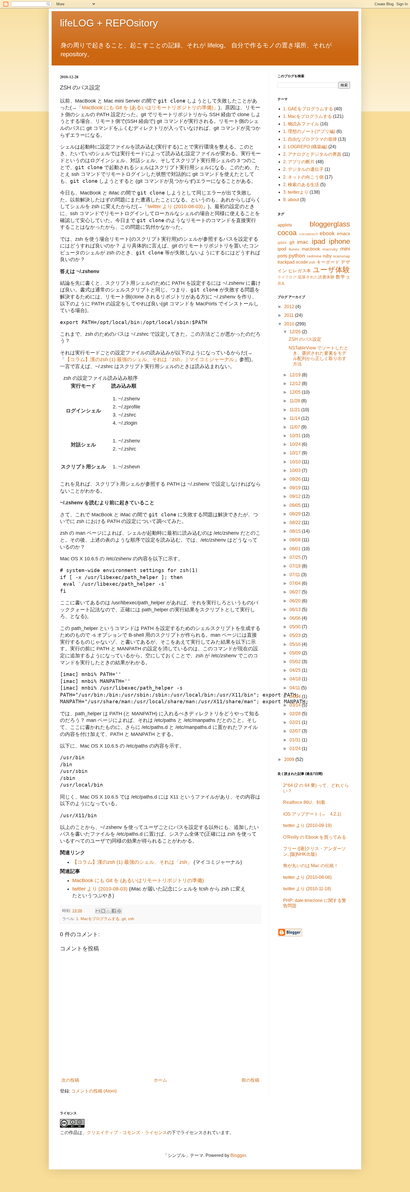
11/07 (295, 427)
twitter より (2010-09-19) (307, 825)
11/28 (295, 400)
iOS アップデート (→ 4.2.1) (312, 814)
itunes (294, 249)
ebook (327, 233)
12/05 (296, 392)
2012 (289, 306)
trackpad (286, 262)
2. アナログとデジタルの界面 (312, 154)
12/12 (296, 383)
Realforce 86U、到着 (304, 802)
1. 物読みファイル (301, 123)
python (297, 256)
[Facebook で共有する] (114, 911)
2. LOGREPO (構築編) (305, 146)
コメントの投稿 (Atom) (94, 1091)
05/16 (296, 644)
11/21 (295, 409)
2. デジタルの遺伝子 (303, 169)
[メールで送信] (98, 911)
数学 (340, 276)
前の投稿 (250, 1080)
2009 (289, 759)
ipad (318, 241)
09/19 (296, 487)
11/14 (295, 418)
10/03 (296, 470)
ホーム (160, 1080)
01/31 (296, 740)
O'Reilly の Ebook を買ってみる (314, 837)
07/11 (295, 574)
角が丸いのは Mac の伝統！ (310, 865)
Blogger (238, 1155)
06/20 (296, 601)
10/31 (296, 435)
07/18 (296, 566)
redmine (314, 256)
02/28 (296, 713)
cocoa (287, 233)
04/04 (296, 696)
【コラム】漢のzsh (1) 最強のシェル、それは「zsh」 (132, 862)
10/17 (296, 453)
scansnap (341, 256)
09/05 (296, 505)
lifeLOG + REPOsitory (109, 23)
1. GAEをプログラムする (308, 108)
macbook (311, 249)
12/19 (296, 375)
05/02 (296, 661)
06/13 (296, 609)
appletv (285, 225)
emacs (343, 233)
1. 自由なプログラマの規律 (310, 139)
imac (302, 242)
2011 (289, 315)
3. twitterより (295, 192)
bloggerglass (330, 224)
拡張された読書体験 (316, 277)
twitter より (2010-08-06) (307, 877)
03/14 (296, 705)
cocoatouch (308, 234)
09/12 (296, 496)
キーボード (328, 262)
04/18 (296, 679)
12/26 (296, 331)
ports (282, 256)
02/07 (296, 731)
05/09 (296, 653)
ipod (282, 249)
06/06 (296, 618)
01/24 (296, 748)
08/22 (296, 522)
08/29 (296, 514)
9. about (291, 199)
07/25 (296, 557)
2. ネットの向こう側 (303, 177)
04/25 (296, 670)
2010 (289, 324)
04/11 (295, 687)
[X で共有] (108, 911)
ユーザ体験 (331, 270)
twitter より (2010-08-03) (175, 206)
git (124, 918)
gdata (282, 242)
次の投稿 (70, 1080)
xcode (302, 262)
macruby (330, 249)
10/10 (296, 461)
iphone (339, 241)
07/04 (296, 583)
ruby (327, 256)
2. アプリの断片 (299, 161)
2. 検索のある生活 (301, 184)
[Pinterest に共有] (119, 911)
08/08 (296, 539)
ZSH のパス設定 (305, 339)
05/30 (296, 626)
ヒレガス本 (299, 270)
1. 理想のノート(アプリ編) (309, 131)
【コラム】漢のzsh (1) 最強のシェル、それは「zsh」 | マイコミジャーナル (149, 359)
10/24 (296, 444)
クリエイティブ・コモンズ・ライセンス (127, 1132)
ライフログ (287, 277)
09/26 (296, 479)
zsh (131, 918)
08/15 (296, 531)
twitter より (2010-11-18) (307, 888)
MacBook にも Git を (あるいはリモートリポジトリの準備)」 (150, 107)
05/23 (296, 635)
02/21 (296, 722)
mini (345, 249)
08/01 (296, 548)
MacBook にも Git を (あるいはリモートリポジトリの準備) (138, 880)
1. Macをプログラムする (97, 918)
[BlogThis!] (103, 911)
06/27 (296, 592)
